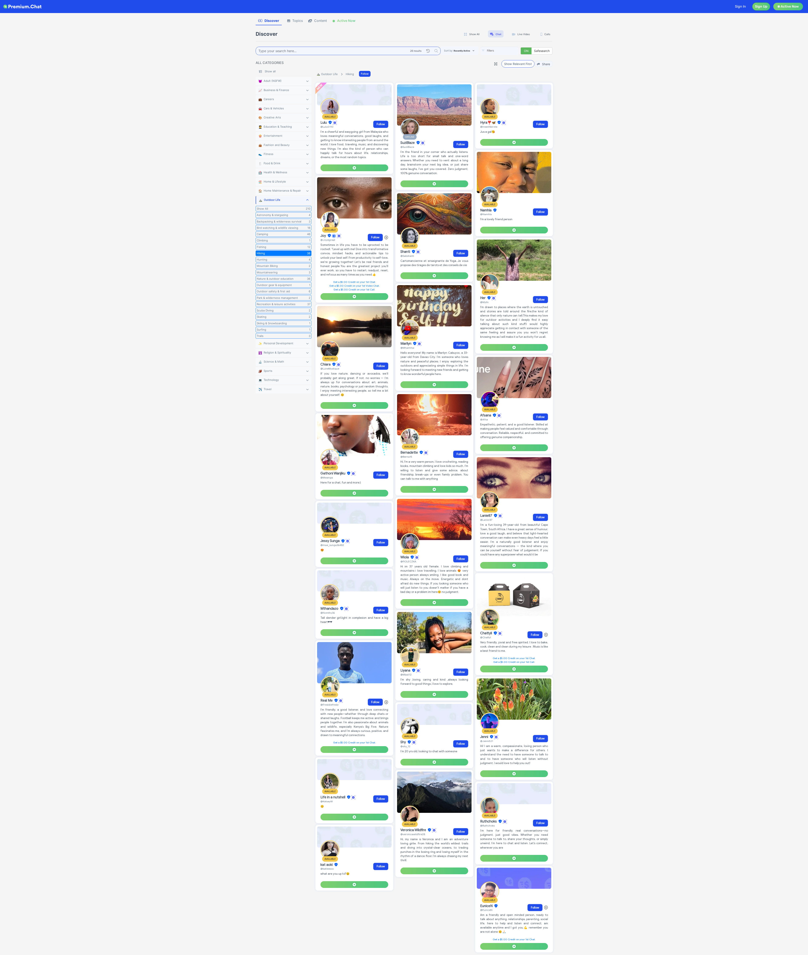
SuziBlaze (408, 143)
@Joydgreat (327, 239)
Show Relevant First (518, 64)
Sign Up (761, 6)
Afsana (486, 415)
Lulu (324, 123)
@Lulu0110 (327, 126)
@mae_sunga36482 (332, 545)
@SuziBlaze (407, 146)
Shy (403, 742)
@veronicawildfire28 (412, 834)
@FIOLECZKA (408, 561)
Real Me (327, 700)
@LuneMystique (329, 368)
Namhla (486, 210)
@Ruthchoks (487, 825)
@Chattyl (485, 637)
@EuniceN (486, 909)
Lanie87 (486, 516)
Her (483, 298)
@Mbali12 (406, 674)
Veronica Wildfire (413, 830)
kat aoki (327, 865)
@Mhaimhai (407, 347)
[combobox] (499, 51)
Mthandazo (329, 609)
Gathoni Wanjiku (333, 473)
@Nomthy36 (327, 612)
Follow (365, 73)
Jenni (484, 737)
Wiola (405, 557)
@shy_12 (405, 746)
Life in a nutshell (333, 797)
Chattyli (486, 633)
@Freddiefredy (329, 704)
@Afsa (484, 419)
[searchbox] (506, 50)
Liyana (405, 670)
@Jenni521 (486, 741)
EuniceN (486, 906)
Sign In (740, 6)
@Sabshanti (407, 255)
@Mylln (484, 302)
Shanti (405, 252)
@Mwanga (326, 477)
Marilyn (406, 344)
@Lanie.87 (486, 519)
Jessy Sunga (330, 541)
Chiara (325, 364)
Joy (323, 236)
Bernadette (409, 452)
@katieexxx (327, 868)
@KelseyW (326, 801)
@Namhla (486, 214)
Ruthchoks (489, 821)
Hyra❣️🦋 (488, 123)
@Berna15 (406, 456)
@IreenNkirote (488, 126)
